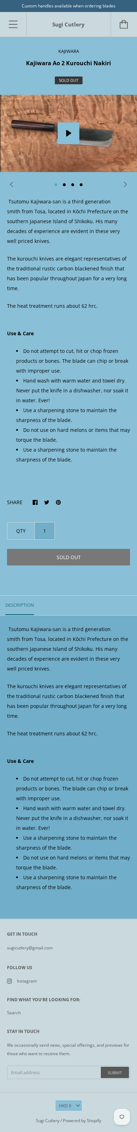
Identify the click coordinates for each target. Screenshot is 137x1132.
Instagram (27, 981)
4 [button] (81, 184)
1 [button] (55, 184)
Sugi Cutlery (47, 1121)
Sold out (69, 557)
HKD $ (65, 1106)
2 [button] (64, 184)
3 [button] (72, 184)
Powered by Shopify (82, 1121)
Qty (21, 530)
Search (14, 1013)
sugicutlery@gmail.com (30, 948)
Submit (115, 1072)
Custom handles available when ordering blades (69, 6)
